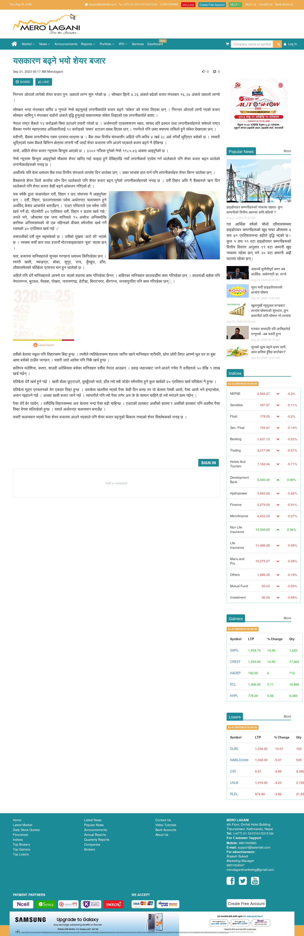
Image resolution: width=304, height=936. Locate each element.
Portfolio (106, 44)
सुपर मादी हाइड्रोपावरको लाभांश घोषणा (266, 289)
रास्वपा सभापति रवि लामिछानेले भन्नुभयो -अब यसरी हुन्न (270, 331)
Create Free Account (212, 4)
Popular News (94, 825)
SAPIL (234, 650)
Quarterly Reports (96, 839)
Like (46, 82)
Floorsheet (20, 834)
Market (27, 44)
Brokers (89, 849)
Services (138, 44)
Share (24, 82)
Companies (92, 844)
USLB (234, 782)
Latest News (92, 820)
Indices (18, 839)
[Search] (277, 44)
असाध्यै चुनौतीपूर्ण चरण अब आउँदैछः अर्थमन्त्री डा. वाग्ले (268, 271)
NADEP (235, 673)
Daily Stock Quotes (26, 829)
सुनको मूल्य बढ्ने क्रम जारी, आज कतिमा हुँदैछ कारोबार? (268, 349)
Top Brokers (21, 844)
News (43, 44)
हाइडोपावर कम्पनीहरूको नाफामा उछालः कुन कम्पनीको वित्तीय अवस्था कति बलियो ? (254, 209)
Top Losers (21, 854)
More (287, 150)
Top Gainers (21, 849)
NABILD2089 (239, 760)
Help (234, 4)
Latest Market (22, 825)
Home (17, 820)
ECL (233, 684)
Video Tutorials (165, 825)
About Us (250, 4)
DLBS (234, 748)
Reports (87, 44)
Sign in (208, 462)
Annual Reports (95, 834)
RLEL (234, 794)
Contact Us (265, 4)
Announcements (66, 44)
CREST (235, 661)
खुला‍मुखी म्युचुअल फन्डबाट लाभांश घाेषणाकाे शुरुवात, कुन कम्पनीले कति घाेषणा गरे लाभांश (271, 310)
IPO (122, 44)
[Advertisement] (120, 446)
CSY (233, 771)
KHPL (234, 695)
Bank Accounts (284, 4)
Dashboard (156, 42)
